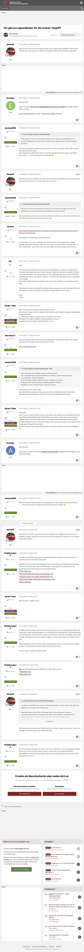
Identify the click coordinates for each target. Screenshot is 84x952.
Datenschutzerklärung (39, 946)
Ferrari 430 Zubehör (48, 113)
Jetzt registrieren (24, 794)
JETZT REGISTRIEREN (21, 869)
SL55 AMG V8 (56, 847)
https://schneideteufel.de (27, 346)
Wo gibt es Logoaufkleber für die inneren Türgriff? (47, 107)
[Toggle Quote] (22, 134)
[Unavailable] (27, 719)
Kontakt (58, 946)
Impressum (26, 946)
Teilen (54, 35)
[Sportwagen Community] (5, 3)
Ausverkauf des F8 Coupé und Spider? (62, 926)
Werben (51, 946)
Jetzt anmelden (59, 794)
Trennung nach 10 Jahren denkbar (63, 863)
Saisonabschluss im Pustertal (58, 935)
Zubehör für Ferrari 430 (49, 451)
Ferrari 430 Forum (31, 36)
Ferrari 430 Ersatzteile (26, 113)
